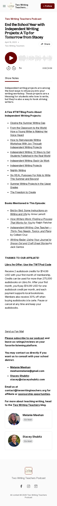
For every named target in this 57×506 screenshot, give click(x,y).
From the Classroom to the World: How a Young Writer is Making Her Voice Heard (29, 131)
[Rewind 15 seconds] (8, 68)
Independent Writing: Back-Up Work (29, 160)
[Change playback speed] (20, 68)
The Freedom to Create (23, 192)
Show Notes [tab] (12, 78)
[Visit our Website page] (35, 486)
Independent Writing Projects (26, 165)
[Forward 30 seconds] (14, 68)
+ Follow (47, 6)
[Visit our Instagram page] (28, 486)
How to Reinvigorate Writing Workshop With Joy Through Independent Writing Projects (26, 143)
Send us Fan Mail (14, 331)
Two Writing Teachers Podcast (21, 6)
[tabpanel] (28, 248)
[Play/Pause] (11, 58)
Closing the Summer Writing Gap (27, 122)
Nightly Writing (18, 170)
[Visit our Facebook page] (21, 486)
